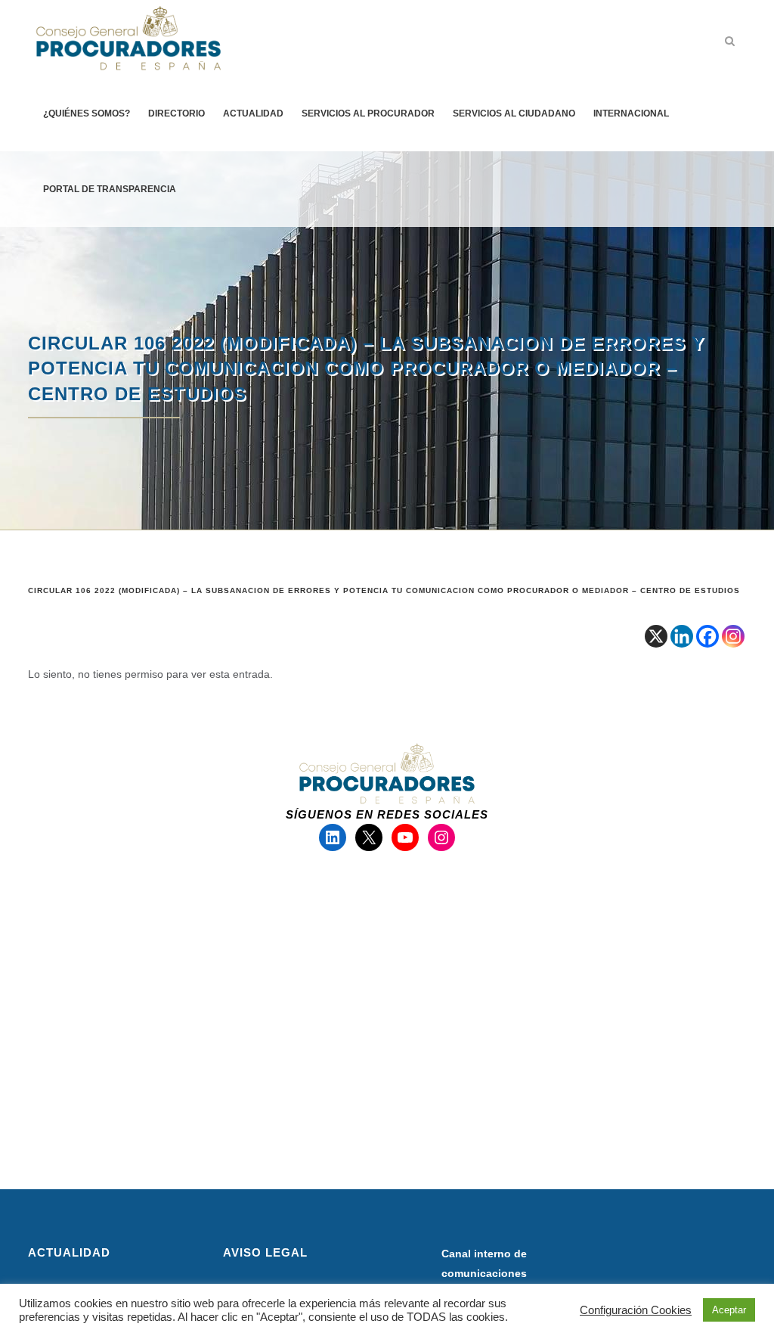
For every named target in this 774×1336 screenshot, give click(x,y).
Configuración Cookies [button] (636, 1310)
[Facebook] (707, 636)
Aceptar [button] (729, 1310)
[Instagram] (733, 636)
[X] (656, 636)
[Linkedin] (681, 636)
